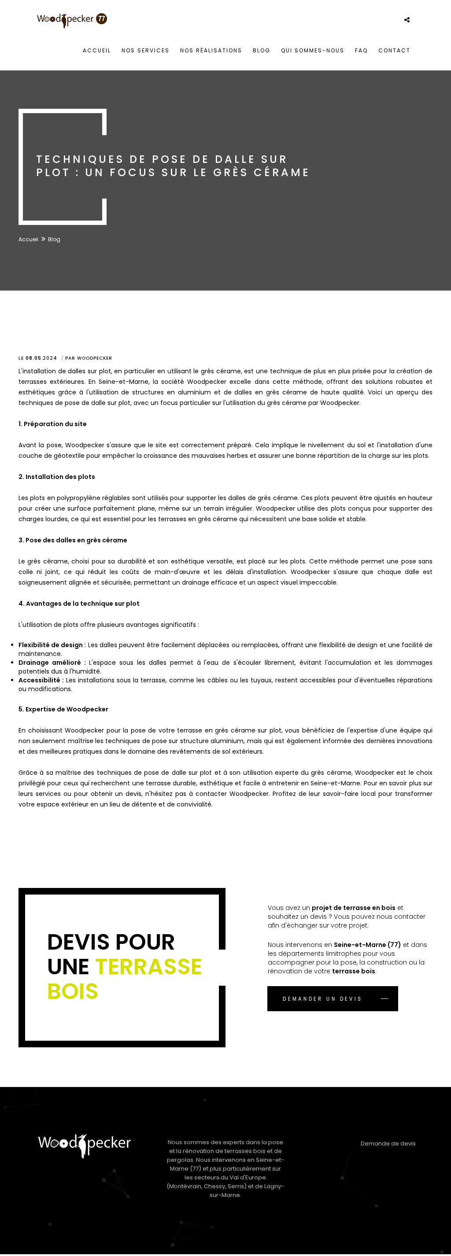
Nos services (146, 50)
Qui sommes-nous (312, 50)
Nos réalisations (211, 50)
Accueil (97, 50)
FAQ (361, 50)
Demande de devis (388, 1143)
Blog (261, 50)
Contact (394, 50)
